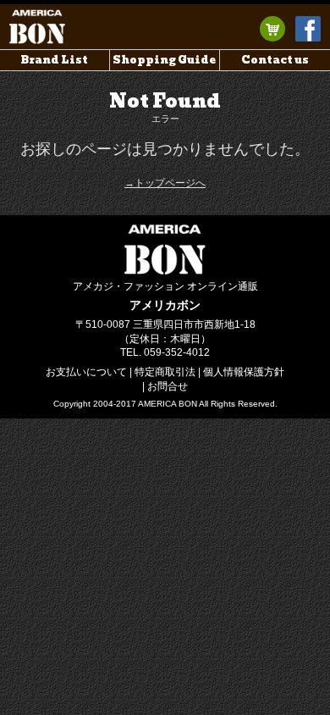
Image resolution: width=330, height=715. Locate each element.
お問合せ (167, 386)
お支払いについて (86, 372)
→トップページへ (165, 183)
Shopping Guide (164, 60)
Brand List (54, 60)
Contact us (275, 60)
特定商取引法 (165, 372)
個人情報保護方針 (243, 372)
